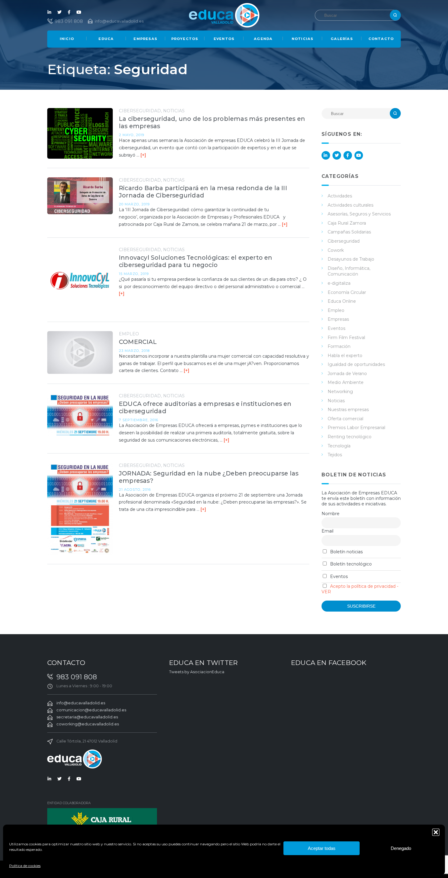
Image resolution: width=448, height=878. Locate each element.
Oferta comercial (345, 418)
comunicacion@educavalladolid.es (91, 710)
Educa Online (342, 301)
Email (327, 531)
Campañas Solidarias (349, 232)
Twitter (59, 12)
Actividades (340, 196)
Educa (106, 39)
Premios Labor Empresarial (356, 427)
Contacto (381, 39)
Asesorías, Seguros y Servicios (359, 214)
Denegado (401, 848)
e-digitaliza (339, 283)
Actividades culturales (350, 205)
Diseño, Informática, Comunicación (349, 271)
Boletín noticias (346, 552)
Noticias (303, 39)
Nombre (331, 513)
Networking (340, 391)
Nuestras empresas (348, 409)
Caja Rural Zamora (347, 223)
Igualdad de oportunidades (356, 364)
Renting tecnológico (350, 436)
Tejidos (335, 454)
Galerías (342, 39)
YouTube (79, 12)
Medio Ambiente (346, 382)
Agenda (263, 39)
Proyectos (184, 39)
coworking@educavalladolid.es (87, 724)
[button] (436, 832)
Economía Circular (347, 292)
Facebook (69, 12)
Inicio (67, 39)
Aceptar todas (322, 848)
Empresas (145, 39)
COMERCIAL (138, 341)
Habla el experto (345, 355)
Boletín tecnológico (350, 564)
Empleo (129, 334)
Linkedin (49, 12)
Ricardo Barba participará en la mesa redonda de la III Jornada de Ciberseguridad (203, 191)
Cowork (336, 250)
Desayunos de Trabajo (351, 259)
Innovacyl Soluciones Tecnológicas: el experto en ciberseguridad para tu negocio (195, 261)
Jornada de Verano (347, 373)
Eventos (224, 39)
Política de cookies (25, 865)
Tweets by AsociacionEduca (196, 672)
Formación (339, 346)
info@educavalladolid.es (119, 21)
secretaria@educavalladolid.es (87, 717)
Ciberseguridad (140, 111)
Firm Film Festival (346, 337)
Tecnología (339, 446)
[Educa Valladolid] (224, 15)
